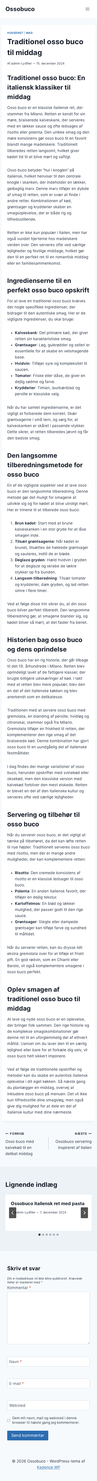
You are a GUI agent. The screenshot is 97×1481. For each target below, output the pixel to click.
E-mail (16, 1383)
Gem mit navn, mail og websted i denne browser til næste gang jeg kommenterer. (45, 1420)
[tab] (39, 1235)
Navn (15, 1361)
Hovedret (15, 33)
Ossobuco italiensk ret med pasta (48, 1203)
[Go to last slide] (12, 1212)
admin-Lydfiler (21, 63)
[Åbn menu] (87, 8)
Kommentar (19, 1287)
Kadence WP (48, 1467)
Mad (29, 33)
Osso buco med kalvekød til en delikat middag (19, 1144)
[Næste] (84, 1212)
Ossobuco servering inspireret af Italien (73, 1141)
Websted (17, 1405)
